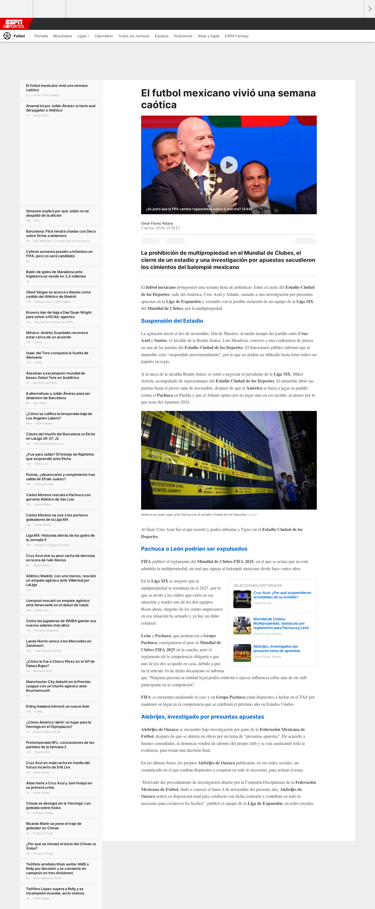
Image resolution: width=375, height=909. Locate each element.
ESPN (13, 24)
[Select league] (17, 9)
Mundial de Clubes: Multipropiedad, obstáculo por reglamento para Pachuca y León (281, 623)
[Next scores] (369, 9)
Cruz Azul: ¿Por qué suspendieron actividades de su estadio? (282, 594)
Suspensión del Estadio (172, 321)
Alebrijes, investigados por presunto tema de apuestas (276, 648)
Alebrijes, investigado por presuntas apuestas (202, 716)
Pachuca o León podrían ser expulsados (194, 548)
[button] (357, 24)
